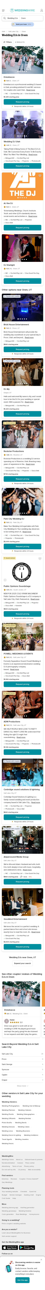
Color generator (8, 1214)
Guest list (32, 1192)
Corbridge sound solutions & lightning (22, 789)
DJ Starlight (9, 265)
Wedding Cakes (23, 1127)
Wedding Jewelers (22, 1139)
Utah (4, 31)
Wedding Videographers (25, 1114)
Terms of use (17, 1166)
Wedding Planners (8, 1110)
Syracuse (5, 1069)
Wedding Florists (8, 1114)
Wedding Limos (7, 1131)
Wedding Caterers (24, 1110)
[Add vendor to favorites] (40, 49)
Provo (4, 1059)
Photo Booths (7, 1123)
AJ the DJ (8, 203)
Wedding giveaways (9, 1211)
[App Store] (10, 1249)
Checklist (23, 1192)
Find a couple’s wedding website (14, 1224)
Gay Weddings (7, 1182)
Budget (4, 1195)
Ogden (4, 1075)
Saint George (7, 1064)
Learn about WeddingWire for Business (16, 1233)
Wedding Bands (21, 1123)
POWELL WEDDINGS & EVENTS (18, 653)
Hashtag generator (27, 1208)
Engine (38, 1195)
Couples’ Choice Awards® (28, 1179)
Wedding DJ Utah (12, 141)
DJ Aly (7, 389)
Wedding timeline (25, 1211)
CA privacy (22, 1170)
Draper (4, 1080)
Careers (20, 1163)
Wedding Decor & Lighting (11, 1135)
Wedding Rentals (25, 1118)
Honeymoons (34, 1214)
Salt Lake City (13, 31)
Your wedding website (10, 1192)
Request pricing (22, 102)
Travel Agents (7, 1139)
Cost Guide (6, 1198)
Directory (5, 1179)
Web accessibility (34, 1170)
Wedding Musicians (23, 1131)
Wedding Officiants (8, 1118)
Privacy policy (29, 1166)
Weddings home (8, 1160)
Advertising (6, 1166)
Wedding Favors (8, 1144)
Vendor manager (15, 1195)
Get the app (22, 1280)
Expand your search (22, 963)
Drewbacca (9, 77)
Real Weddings (21, 1214)
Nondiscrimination (8, 1163)
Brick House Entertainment (16, 324)
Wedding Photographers (11, 1106)
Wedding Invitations (31, 1135)
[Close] (41, 1259)
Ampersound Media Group (16, 857)
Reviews (14, 1179)
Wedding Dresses (8, 1127)
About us (19, 1160)
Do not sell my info (9, 1170)
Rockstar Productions (14, 451)
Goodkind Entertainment (15, 919)
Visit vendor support (9, 1236)
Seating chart (29, 1195)
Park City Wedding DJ (14, 518)
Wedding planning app (10, 1208)
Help (14, 1198)
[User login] (42, 10)
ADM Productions (12, 721)
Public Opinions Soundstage (17, 586)
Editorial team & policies (34, 1160)
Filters (9, 42)
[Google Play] (27, 1249)
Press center (30, 1163)
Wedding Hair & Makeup (31, 1106)
